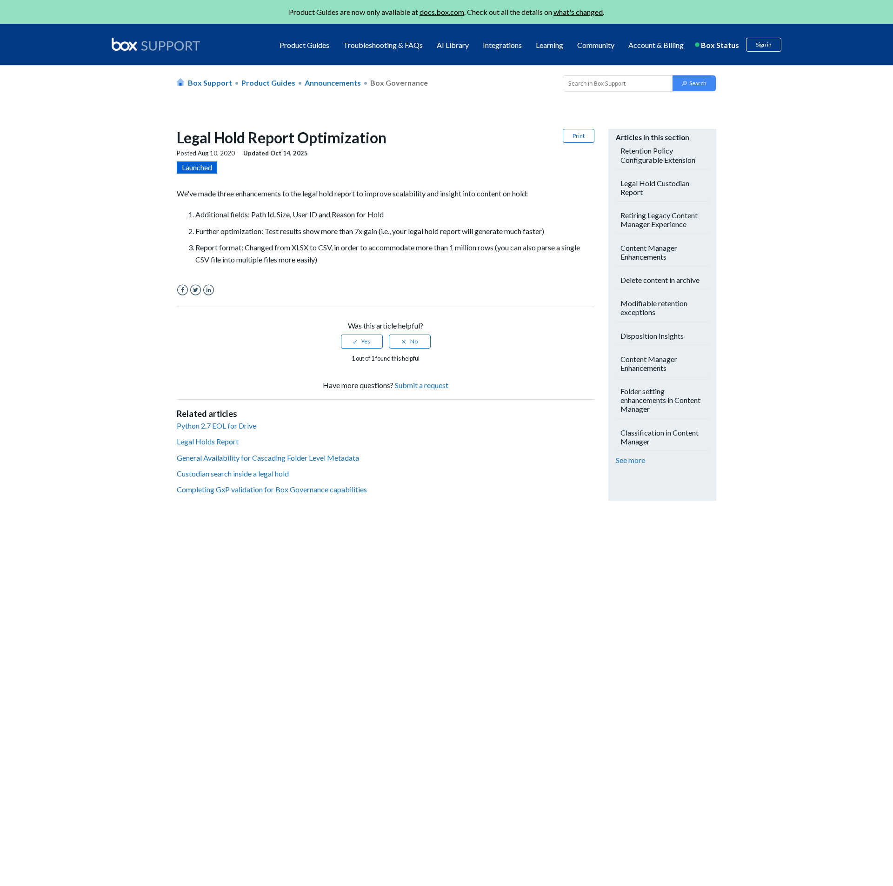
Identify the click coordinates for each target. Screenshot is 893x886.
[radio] (362, 342)
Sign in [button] (764, 44)
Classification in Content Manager (659, 437)
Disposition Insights (652, 335)
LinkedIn (208, 290)
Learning (549, 44)
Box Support (210, 82)
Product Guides (304, 44)
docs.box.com (442, 11)
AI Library (453, 44)
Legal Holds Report (208, 441)
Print (579, 135)
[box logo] (156, 44)
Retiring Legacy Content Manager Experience (659, 219)
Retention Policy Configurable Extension (657, 155)
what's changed (578, 11)
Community (595, 44)
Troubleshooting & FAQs (383, 44)
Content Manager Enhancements (648, 252)
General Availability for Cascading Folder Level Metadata (268, 457)
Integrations (502, 44)
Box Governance (399, 82)
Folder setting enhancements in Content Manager (660, 400)
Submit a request (421, 385)
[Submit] (694, 83)
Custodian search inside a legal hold (233, 473)
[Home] (156, 45)
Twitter (195, 290)
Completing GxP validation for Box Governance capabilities (272, 489)
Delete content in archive (660, 279)
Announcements (333, 82)
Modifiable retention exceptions (653, 307)
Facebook (182, 290)
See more (630, 460)
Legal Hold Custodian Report (654, 187)
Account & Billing (656, 44)
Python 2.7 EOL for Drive (216, 425)
